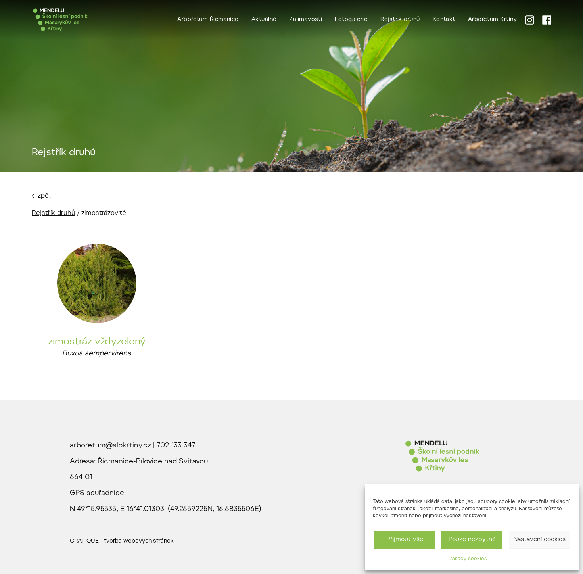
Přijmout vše (404, 540)
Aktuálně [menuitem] (264, 20)
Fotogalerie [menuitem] (351, 20)
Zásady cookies (468, 559)
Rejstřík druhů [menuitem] (400, 20)
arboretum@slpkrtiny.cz (110, 445)
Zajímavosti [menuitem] (305, 20)
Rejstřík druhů (53, 213)
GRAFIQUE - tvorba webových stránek (122, 541)
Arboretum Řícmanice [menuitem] (208, 20)
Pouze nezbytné (472, 540)
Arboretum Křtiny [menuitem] (492, 20)
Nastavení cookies (539, 540)
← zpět (42, 196)
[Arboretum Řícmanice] (60, 20)
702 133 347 (176, 445)
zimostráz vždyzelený (97, 342)
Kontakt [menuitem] (444, 20)
